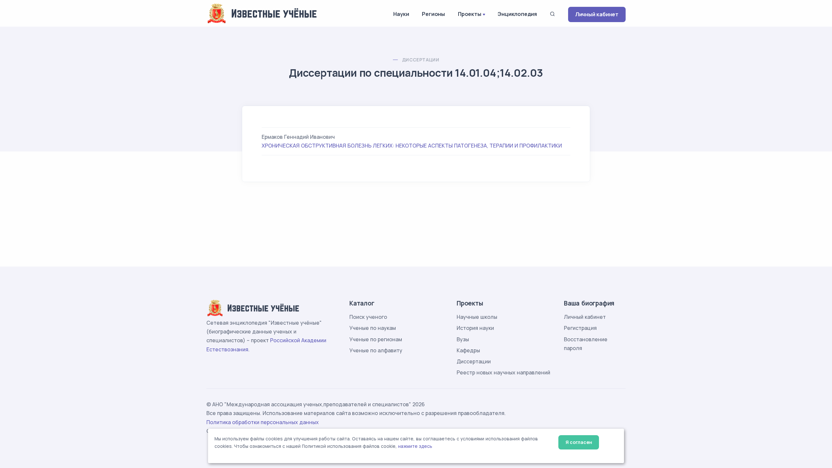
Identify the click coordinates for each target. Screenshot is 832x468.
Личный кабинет (596, 14)
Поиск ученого (368, 316)
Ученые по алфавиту (375, 350)
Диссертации (420, 60)
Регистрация (580, 328)
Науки (401, 14)
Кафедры (468, 350)
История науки (475, 328)
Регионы (433, 14)
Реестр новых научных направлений (503, 372)
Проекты (469, 14)
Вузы (463, 339)
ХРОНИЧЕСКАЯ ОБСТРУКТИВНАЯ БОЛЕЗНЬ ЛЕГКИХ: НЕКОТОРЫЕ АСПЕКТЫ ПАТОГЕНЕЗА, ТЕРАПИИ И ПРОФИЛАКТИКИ (412, 145)
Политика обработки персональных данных (262, 422)
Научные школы (477, 316)
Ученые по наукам (372, 328)
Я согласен (579, 442)
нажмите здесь (415, 446)
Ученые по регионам (375, 339)
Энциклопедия (517, 14)
